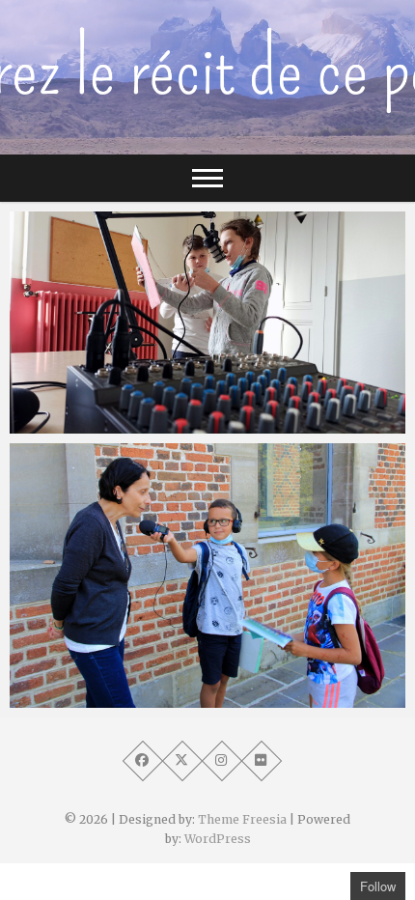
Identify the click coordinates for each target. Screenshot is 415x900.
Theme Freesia (242, 819)
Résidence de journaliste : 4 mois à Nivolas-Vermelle (179, 413)
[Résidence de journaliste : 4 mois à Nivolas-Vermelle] (207, 322)
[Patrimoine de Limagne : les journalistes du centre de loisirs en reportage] (207, 575)
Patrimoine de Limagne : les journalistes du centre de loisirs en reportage (204, 687)
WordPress (217, 838)
